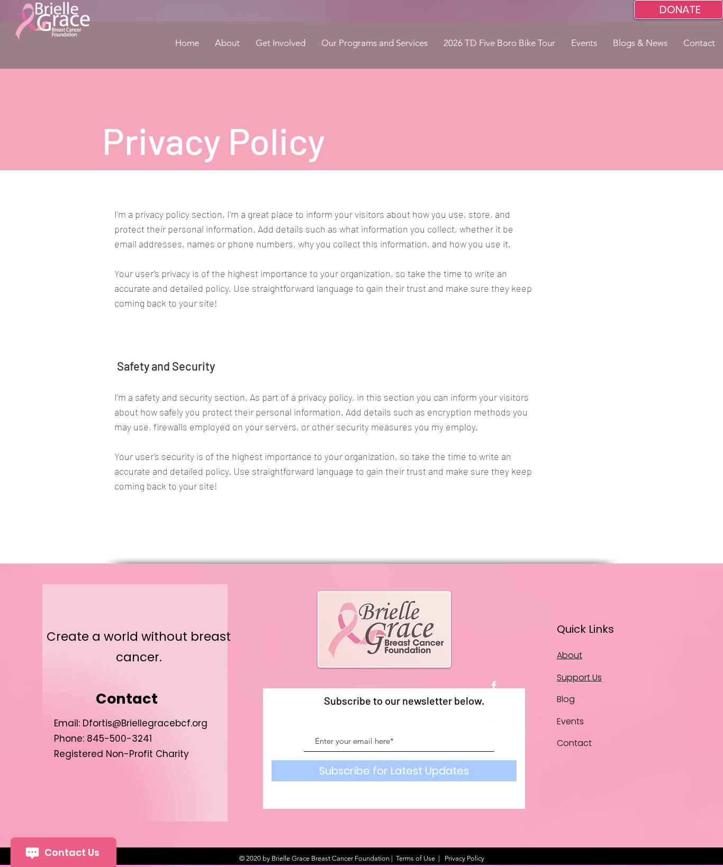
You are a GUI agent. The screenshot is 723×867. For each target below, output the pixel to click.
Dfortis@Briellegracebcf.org (145, 723)
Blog (566, 699)
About (569, 655)
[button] (227, 43)
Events (570, 721)
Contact (574, 743)
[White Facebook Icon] (494, 685)
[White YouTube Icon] (494, 726)
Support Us (579, 677)
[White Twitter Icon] (494, 706)
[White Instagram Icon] (494, 747)
